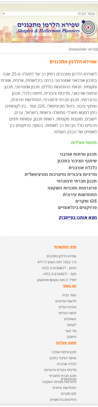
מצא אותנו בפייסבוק (78, 217)
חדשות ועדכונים (65, 301)
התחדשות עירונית (80, 194)
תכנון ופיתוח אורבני (78, 154)
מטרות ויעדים (67, 307)
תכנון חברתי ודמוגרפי (77, 181)
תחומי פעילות (67, 313)
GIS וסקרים (68, 393)
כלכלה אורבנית (83, 167)
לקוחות (71, 325)
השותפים (70, 319)
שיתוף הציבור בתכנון (77, 161)
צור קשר (70, 330)
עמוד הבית (69, 295)
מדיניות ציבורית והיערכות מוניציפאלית (60, 174)
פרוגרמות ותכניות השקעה (72, 188)
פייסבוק (71, 336)
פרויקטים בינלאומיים (63, 399)
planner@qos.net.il (52, 280)
